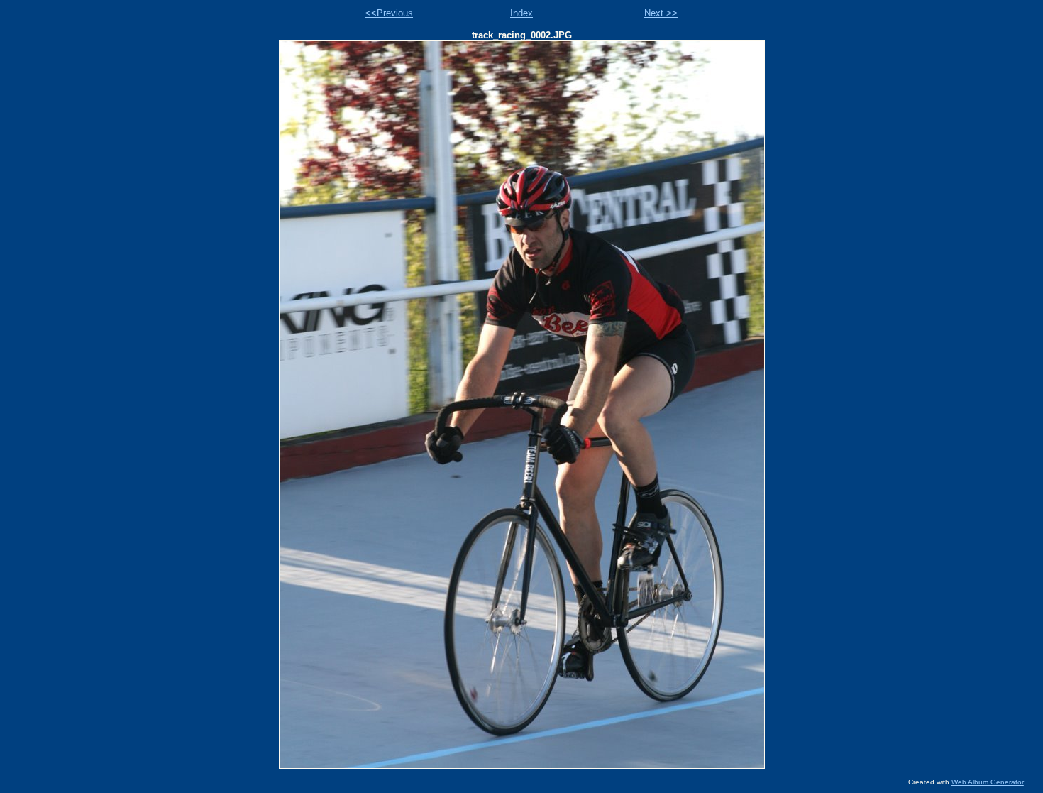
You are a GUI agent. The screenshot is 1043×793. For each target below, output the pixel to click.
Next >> (661, 13)
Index (521, 13)
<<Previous (389, 13)
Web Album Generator (987, 782)
